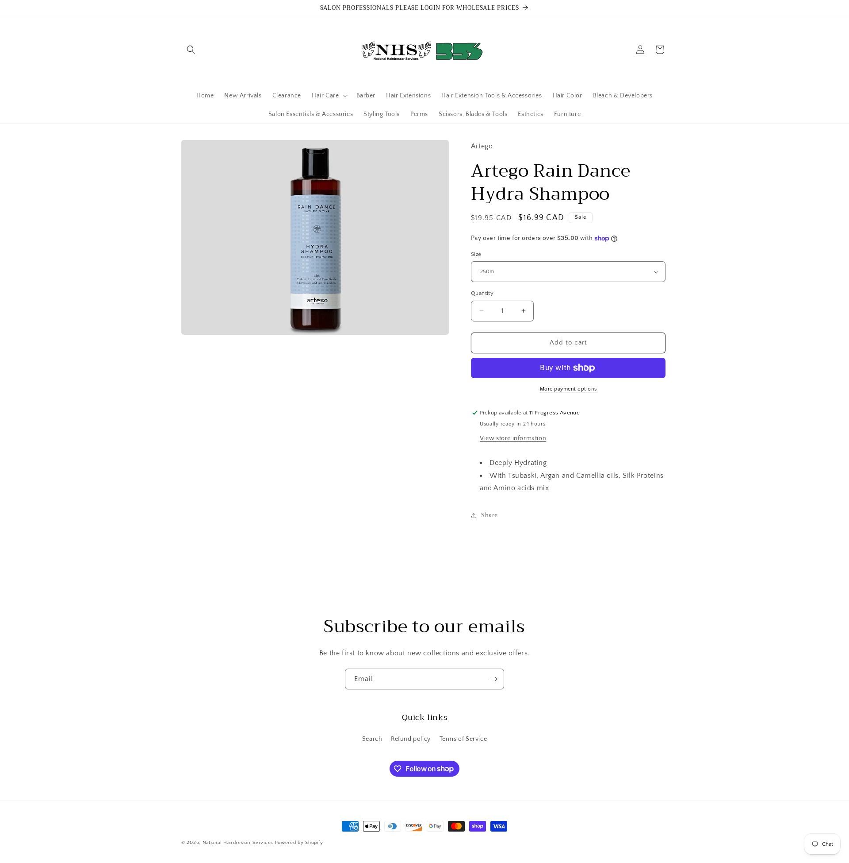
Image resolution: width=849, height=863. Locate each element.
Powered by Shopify (299, 842)
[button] (191, 49)
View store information (513, 438)
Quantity (482, 293)
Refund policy (411, 739)
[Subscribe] (494, 679)
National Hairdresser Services (238, 842)
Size (476, 254)
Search (372, 739)
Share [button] (489, 515)
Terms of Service (463, 739)
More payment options (568, 389)
